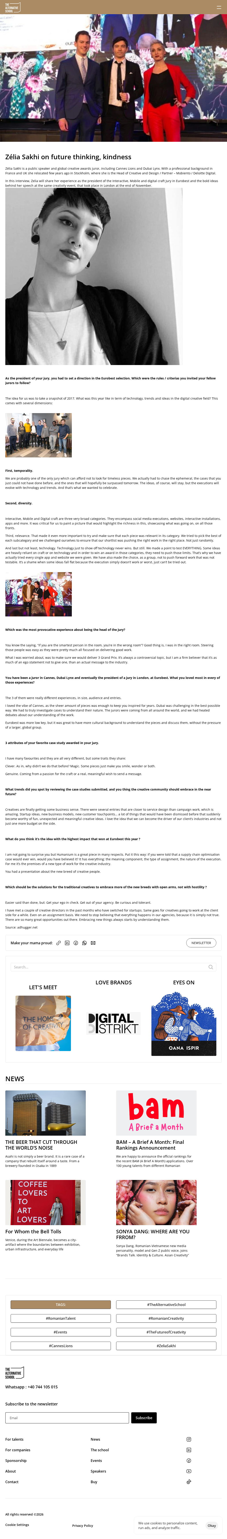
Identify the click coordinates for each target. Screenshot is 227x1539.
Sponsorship (16, 1460)
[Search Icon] (113, 967)
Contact (11, 1481)
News (96, 1439)
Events (97, 1460)
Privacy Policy (82, 1525)
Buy (94, 1481)
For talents (14, 1439)
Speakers (98, 1471)
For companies (17, 1450)
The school (100, 1450)
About (10, 1471)
